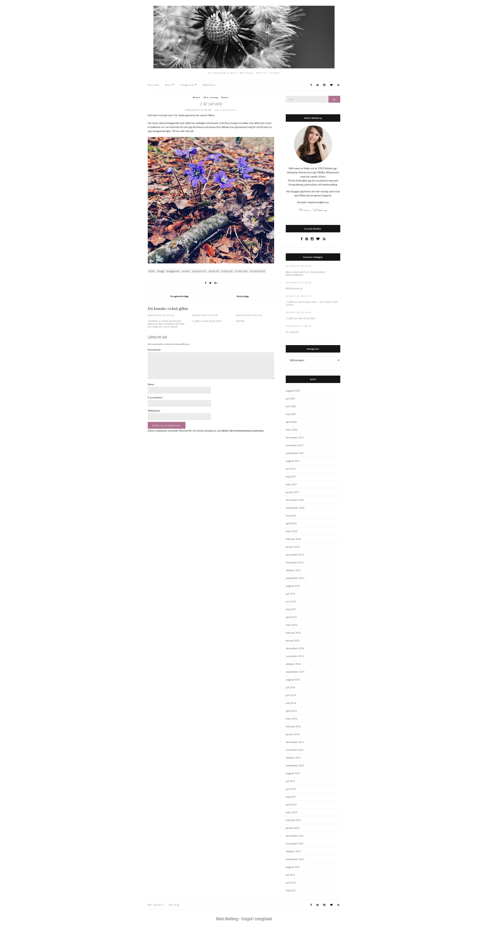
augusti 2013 (293, 773)
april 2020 (291, 422)
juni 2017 (291, 468)
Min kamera (155, 904)
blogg (160, 271)
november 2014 (294, 656)
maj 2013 (291, 796)
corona (186, 271)
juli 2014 (290, 687)
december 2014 (295, 648)
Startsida (153, 84)
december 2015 (295, 554)
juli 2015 (290, 593)
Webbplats (154, 410)
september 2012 (295, 859)
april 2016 (291, 523)
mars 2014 (291, 718)
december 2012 (295, 835)
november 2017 (294, 445)
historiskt (241, 271)
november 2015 (294, 562)
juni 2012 (291, 882)
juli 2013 (290, 781)
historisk (227, 271)
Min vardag (211, 97)
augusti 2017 (293, 461)
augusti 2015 (293, 586)
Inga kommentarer (225, 110)
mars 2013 (291, 812)
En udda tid (292, 332)
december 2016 (295, 500)
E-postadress (155, 397)
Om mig (174, 904)
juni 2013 (291, 789)
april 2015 (291, 617)
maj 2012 (291, 890)
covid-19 (214, 271)
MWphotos (209, 84)
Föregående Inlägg (179, 296)
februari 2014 (293, 726)
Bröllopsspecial (294, 288)
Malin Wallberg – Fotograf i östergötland (244, 918)
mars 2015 (291, 625)
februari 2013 (293, 820)
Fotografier (187, 84)
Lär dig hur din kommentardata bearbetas (240, 430)
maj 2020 (291, 414)
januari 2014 (292, 734)
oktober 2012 (293, 851)
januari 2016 (292, 547)
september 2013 (295, 765)
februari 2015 (293, 632)
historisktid (257, 271)
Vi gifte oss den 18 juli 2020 (206, 321)
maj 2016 (291, 515)
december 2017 (295, 437)
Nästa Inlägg (243, 296)
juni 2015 (291, 601)
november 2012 (294, 843)
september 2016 (295, 507)
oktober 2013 (293, 757)
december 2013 (295, 742)
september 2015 (295, 578)
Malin (169, 84)
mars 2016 (291, 531)
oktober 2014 (293, 664)
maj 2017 (291, 476)
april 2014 (291, 710)
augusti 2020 (293, 390)
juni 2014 (291, 695)
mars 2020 (291, 429)
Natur (225, 97)
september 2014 (295, 671)
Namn (151, 384)
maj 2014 (291, 703)
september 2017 (295, 453)
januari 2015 (292, 640)
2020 (152, 271)
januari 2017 (292, 492)
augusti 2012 (293, 867)
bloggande (173, 271)
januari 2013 (292, 828)
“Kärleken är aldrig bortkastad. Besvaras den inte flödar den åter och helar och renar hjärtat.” (166, 324)
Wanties (240, 321)
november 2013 (294, 750)
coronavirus (199, 271)
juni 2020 (291, 406)
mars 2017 (291, 484)
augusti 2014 (293, 679)
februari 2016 (293, 539)
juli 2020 (290, 398)
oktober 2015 (293, 570)
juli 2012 (290, 874)
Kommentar (154, 349)
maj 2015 (291, 609)
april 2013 (291, 804)
